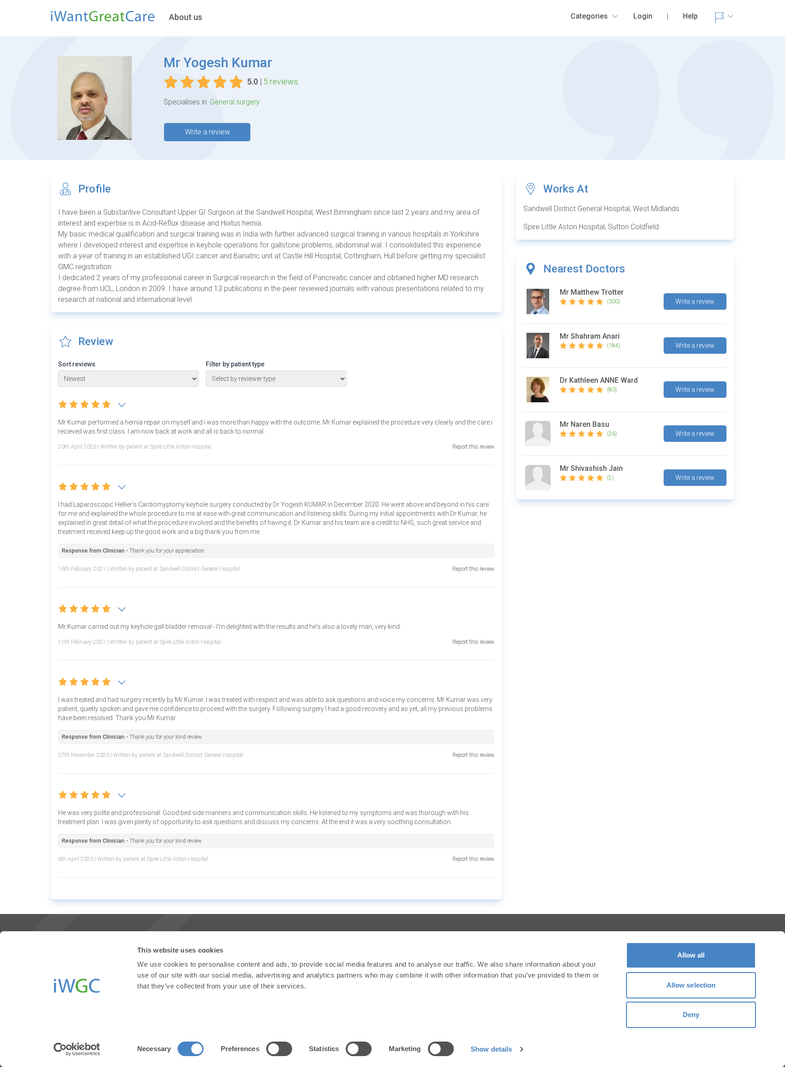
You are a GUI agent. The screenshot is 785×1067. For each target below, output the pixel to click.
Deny (691, 1014)
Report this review (473, 447)
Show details (491, 1049)
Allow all (691, 955)
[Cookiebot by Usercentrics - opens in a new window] (77, 1049)
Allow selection (691, 985)
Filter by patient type (235, 364)
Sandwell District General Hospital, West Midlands (601, 208)
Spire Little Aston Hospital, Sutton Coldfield (591, 226)
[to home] (102, 20)
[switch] (279, 1049)
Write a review (207, 132)
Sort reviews (76, 364)
